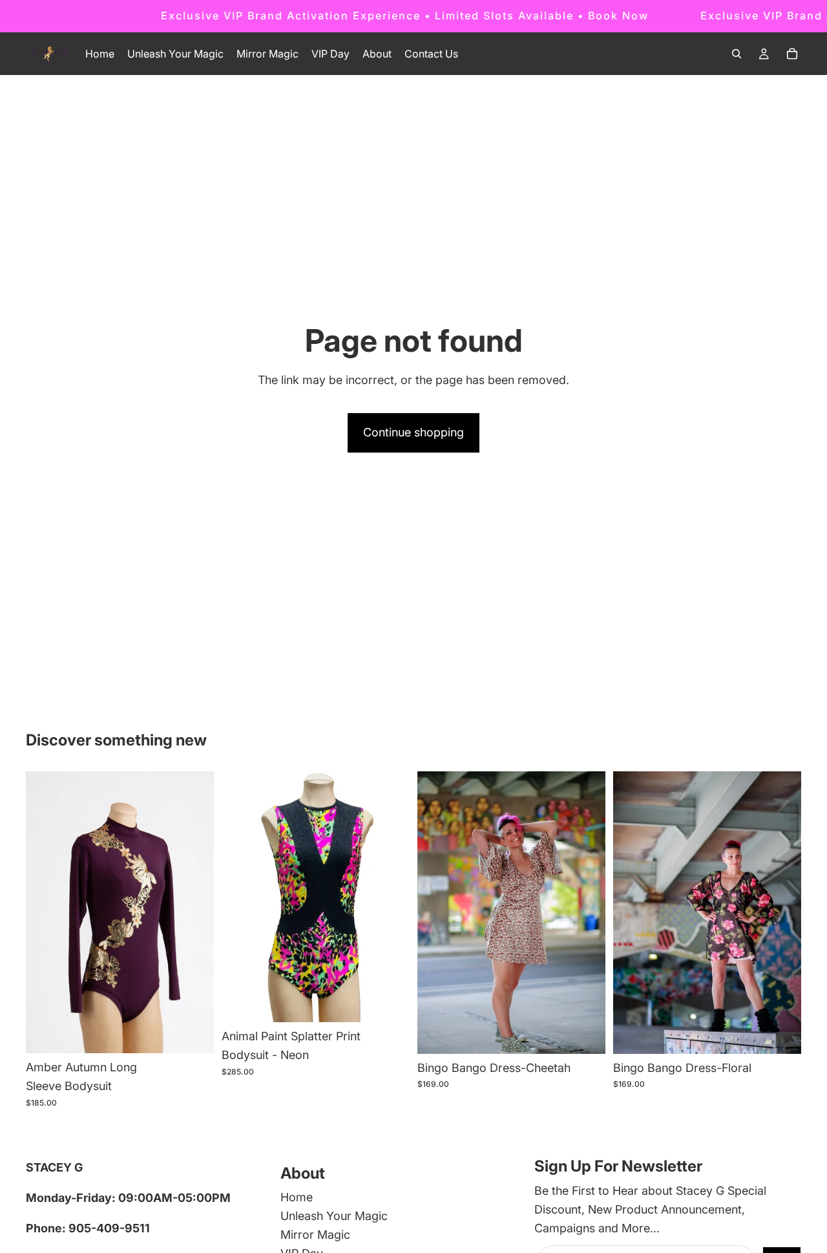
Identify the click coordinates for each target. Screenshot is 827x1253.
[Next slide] (390, 897)
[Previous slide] (241, 897)
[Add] (193, 1033)
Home (296, 1198)
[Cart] (792, 53)
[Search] (736, 53)
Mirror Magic (315, 1234)
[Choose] (389, 1002)
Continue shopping (413, 432)
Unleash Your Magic (334, 1216)
